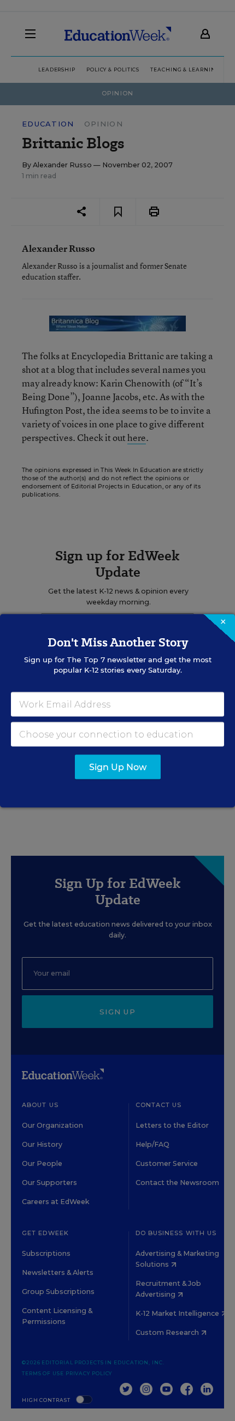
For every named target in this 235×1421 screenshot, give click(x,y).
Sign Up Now (117, 766)
